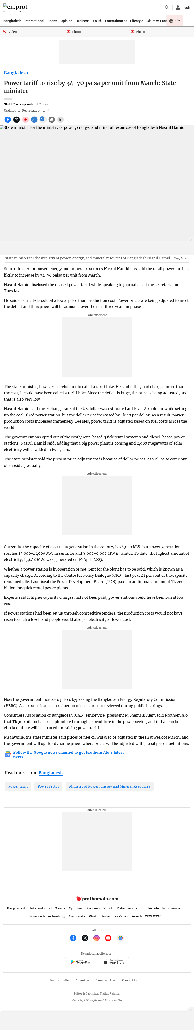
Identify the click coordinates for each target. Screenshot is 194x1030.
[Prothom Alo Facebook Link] (75, 938)
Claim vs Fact (157, 21)
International (34, 21)
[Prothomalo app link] (80, 962)
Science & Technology (48, 916)
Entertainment (116, 21)
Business (82, 21)
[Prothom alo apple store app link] (113, 962)
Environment (173, 908)
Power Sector (48, 786)
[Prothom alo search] (167, 7)
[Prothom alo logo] (97, 900)
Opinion (66, 21)
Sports (52, 21)
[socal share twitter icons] (17, 122)
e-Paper (121, 916)
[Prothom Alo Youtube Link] (110, 938)
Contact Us (129, 980)
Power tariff (18, 786)
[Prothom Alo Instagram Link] (98, 938)
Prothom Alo (59, 980)
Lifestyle (136, 21)
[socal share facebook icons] (8, 122)
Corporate (77, 916)
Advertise (82, 980)
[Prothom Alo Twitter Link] (87, 938)
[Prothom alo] (16, 7)
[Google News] (120, 938)
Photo (94, 916)
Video (106, 916)
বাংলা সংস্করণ (153, 916)
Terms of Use (105, 980)
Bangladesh (12, 21)
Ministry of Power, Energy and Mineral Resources (109, 786)
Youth (97, 21)
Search (136, 916)
